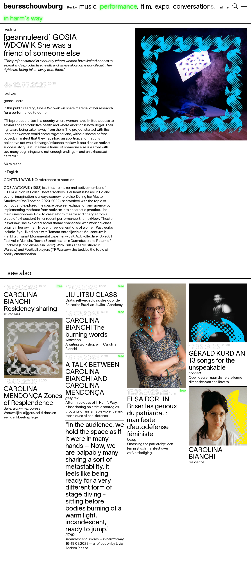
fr (224, 7)
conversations (193, 6)
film (146, 6)
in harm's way (23, 18)
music (87, 6)
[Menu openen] (243, 6)
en (228, 7)
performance (118, 6)
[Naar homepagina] (34, 6)
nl (221, 7)
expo (162, 6)
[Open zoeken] (235, 6)
